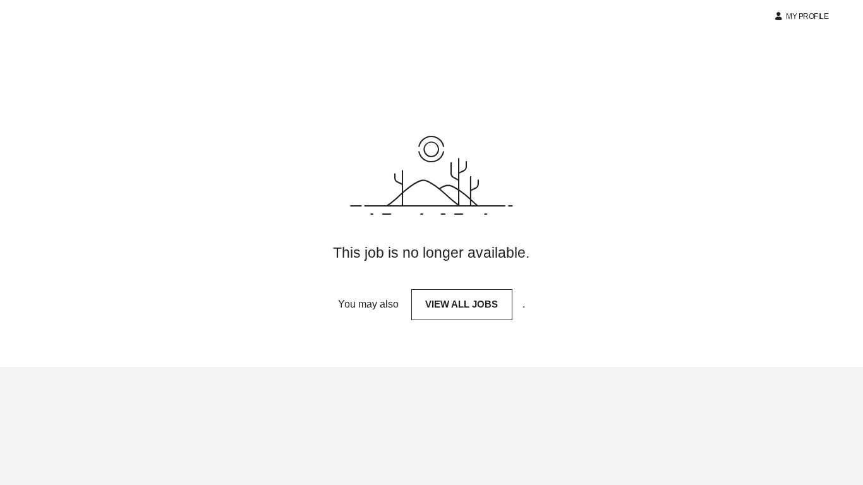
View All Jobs (461, 304)
